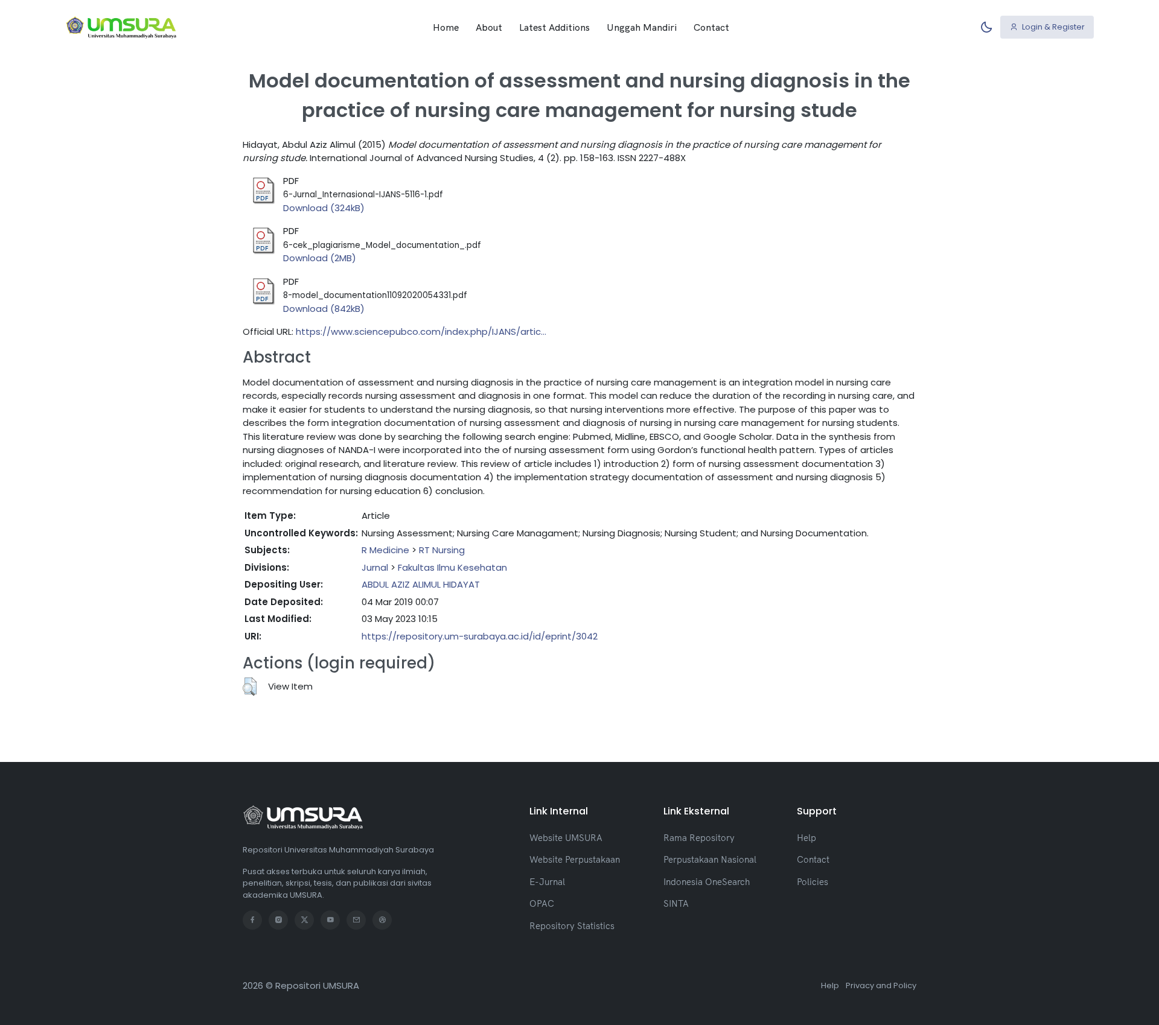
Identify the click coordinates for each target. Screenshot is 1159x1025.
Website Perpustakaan (574, 859)
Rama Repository (699, 837)
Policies (812, 881)
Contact (711, 27)
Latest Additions (554, 27)
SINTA (676, 903)
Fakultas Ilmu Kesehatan (452, 567)
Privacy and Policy (881, 985)
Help (806, 837)
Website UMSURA (565, 837)
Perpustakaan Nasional (709, 859)
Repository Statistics (572, 925)
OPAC (541, 903)
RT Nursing (442, 550)
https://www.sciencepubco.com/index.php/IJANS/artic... (421, 331)
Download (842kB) (324, 308)
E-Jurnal (547, 881)
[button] (250, 687)
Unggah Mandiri (642, 27)
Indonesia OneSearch (706, 881)
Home (446, 27)
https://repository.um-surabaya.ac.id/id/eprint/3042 (480, 636)
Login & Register (1052, 27)
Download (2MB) (319, 258)
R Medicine (385, 550)
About (489, 27)
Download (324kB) (324, 208)
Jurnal (375, 567)
